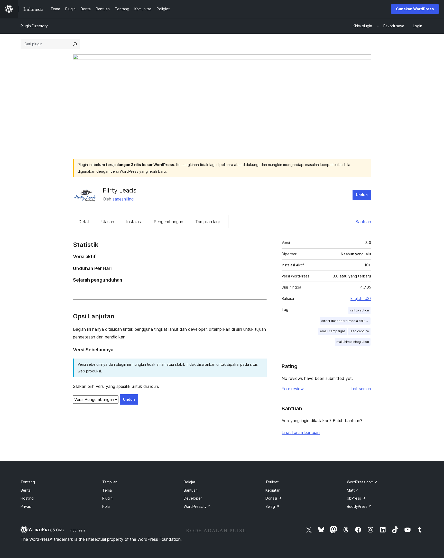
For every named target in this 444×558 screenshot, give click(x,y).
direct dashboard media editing (345, 321)
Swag (272, 506)
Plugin (107, 498)
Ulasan (107, 221)
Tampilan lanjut (209, 221)
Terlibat (272, 482)
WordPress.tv (197, 506)
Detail (83, 221)
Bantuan (363, 221)
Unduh (362, 195)
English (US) (360, 298)
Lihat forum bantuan (301, 432)
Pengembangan (168, 221)
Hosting (27, 498)
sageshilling (123, 199)
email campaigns (333, 331)
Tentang (28, 482)
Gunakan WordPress (415, 9)
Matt (353, 490)
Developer (193, 498)
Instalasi (134, 221)
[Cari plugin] (75, 44)
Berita (26, 490)
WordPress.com (362, 482)
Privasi (26, 506)
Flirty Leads (119, 190)
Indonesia (77, 530)
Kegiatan (272, 490)
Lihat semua (359, 388)
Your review (293, 388)
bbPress (356, 498)
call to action (359, 310)
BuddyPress (359, 506)
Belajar (189, 482)
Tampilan (109, 482)
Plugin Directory (34, 26)
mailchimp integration (352, 342)
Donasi (273, 498)
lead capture (359, 331)
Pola (106, 506)
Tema (107, 490)
